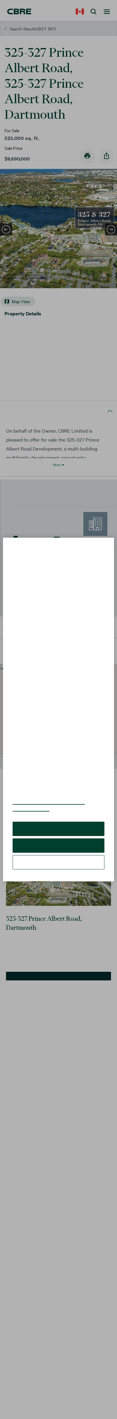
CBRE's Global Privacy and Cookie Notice (52, 796)
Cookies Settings (58, 853)
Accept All (58, 819)
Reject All (58, 836)
